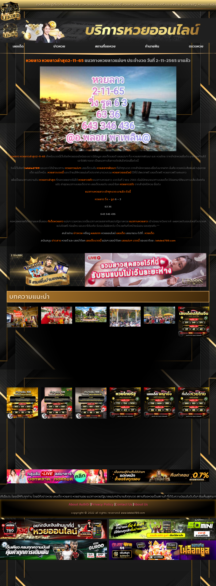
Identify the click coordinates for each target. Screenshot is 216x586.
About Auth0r (79, 504)
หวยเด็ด (149, 233)
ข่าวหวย (59, 46)
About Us (141, 504)
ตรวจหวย (196, 46)
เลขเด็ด (18, 46)
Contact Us (123, 504)
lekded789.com (165, 240)
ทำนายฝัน (152, 46)
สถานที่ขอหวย (105, 46)
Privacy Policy (102, 504)
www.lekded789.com (133, 513)
